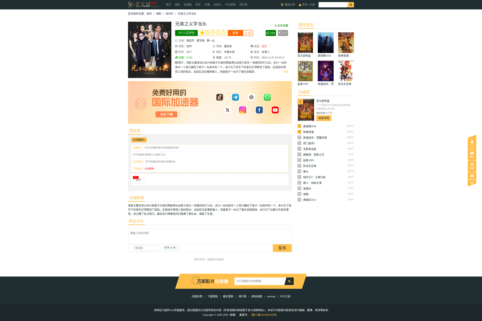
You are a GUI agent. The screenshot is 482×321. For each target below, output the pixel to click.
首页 (168, 4)
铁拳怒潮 (308, 132)
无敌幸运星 (309, 149)
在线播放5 (139, 139)
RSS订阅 (285, 296)
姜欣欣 (228, 46)
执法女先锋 (309, 166)
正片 (138, 179)
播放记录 (289, 4)
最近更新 (228, 296)
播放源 (134, 131)
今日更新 (230, 4)
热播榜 (304, 92)
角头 (305, 171)
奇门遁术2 (309, 143)
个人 (472, 145)
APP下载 (472, 180)
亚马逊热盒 (322, 101)
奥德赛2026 (309, 126)
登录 (304, 4)
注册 (312, 4)
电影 (177, 4)
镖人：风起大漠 (312, 183)
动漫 (207, 4)
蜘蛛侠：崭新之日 (313, 154)
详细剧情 (136, 198)
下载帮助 (212, 296)
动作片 (170, 13)
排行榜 (243, 4)
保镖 (305, 194)
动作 (189, 46)
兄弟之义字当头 (187, 13)
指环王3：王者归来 (314, 177)
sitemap (271, 296)
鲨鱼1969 (308, 160)
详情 (285, 71)
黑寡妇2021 (309, 199)
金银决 (307, 188)
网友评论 (136, 221)
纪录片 (217, 4)
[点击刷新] (171, 248)
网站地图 (257, 296)
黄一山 (211, 40)
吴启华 (190, 40)
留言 (472, 157)
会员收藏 (283, 25)
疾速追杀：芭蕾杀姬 (315, 137)
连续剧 (188, 4)
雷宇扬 (200, 40)
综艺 (198, 4)
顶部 (472, 168)
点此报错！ (150, 168)
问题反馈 (197, 296)
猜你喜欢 (305, 25)
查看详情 (324, 118)
